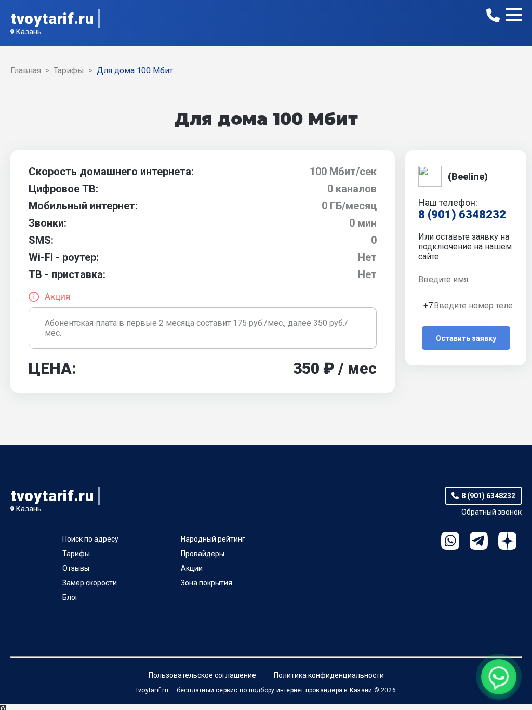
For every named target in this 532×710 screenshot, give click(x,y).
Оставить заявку (466, 338)
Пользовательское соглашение (202, 675)
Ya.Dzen (507, 541)
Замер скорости (89, 582)
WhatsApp (450, 541)
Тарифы (76, 553)
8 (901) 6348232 (462, 214)
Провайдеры (202, 553)
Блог (70, 597)
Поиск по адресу (90, 539)
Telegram (479, 541)
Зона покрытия (206, 582)
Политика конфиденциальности (329, 675)
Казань (29, 32)
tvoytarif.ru (52, 18)
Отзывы (75, 568)
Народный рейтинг (213, 539)
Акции (192, 568)
